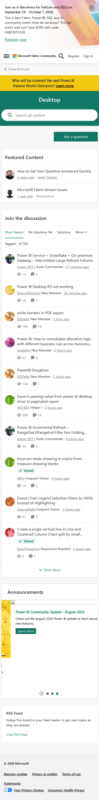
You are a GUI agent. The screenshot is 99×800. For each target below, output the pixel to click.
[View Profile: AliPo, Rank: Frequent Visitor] (10, 462)
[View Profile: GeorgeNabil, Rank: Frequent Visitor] (10, 501)
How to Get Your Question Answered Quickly (54, 170)
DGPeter (23, 376)
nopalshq (24, 350)
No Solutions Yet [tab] (40, 232)
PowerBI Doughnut (33, 370)
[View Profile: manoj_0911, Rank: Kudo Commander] (10, 259)
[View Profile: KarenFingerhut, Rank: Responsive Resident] (10, 533)
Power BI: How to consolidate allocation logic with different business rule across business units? (54, 341)
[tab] (47, 693)
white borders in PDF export (40, 312)
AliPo (21, 478)
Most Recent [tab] (14, 232)
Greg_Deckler (47, 177)
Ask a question (76, 136)
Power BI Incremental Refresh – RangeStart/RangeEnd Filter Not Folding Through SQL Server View (50, 430)
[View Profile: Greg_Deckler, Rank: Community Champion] (10, 174)
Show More (52, 570)
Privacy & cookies (44, 774)
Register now (16, 39)
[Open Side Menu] (6, 56)
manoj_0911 (26, 266)
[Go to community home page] (34, 56)
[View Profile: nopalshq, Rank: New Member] (10, 342)
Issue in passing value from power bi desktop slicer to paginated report (54, 399)
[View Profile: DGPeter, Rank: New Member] (10, 373)
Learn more (65, 85)
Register (74, 56)
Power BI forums (19, 69)
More (79, 232)
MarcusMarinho (28, 293)
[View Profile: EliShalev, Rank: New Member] (10, 316)
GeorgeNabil (26, 509)
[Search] (61, 56)
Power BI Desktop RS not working (45, 286)
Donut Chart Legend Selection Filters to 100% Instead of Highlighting (55, 501)
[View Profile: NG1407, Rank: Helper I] (10, 400)
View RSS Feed (16, 734)
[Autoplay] (41, 693)
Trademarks (12, 783)
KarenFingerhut (28, 548)
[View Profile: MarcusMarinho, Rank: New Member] (10, 290)
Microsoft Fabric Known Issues (42, 189)
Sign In (88, 56)
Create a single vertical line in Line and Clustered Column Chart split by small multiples (49, 532)
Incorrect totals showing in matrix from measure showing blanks (49, 461)
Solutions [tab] (64, 232)
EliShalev (23, 319)
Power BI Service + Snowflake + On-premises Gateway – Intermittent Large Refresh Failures (55, 258)
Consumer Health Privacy (66, 790)
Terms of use (71, 774)
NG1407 (23, 407)
